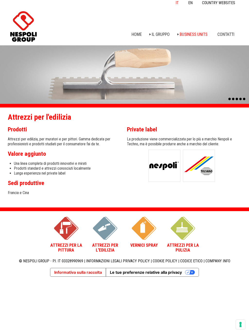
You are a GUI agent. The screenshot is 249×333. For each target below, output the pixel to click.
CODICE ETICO (191, 261)
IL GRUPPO (161, 34)
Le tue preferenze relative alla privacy (146, 272)
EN (190, 2)
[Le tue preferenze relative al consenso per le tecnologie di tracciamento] (240, 324)
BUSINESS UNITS (193, 34)
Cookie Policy (165, 261)
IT (177, 2)
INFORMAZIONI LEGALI (104, 261)
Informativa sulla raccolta (78, 272)
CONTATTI (225, 34)
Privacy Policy (136, 261)
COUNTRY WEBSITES (218, 2)
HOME (137, 34)
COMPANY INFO (217, 261)
